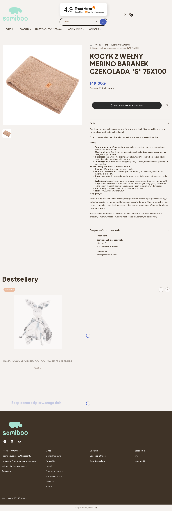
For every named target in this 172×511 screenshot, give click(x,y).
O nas (48, 450)
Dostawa (94, 450)
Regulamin (6, 471)
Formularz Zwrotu (54, 476)
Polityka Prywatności (11, 450)
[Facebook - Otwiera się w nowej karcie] (5, 441)
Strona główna (91, 44)
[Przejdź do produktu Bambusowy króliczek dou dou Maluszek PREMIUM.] (37, 322)
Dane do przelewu (97, 461)
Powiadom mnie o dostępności (128, 105)
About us (50, 481)
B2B (48, 486)
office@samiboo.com (107, 254)
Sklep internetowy (85, 508)
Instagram (138, 461)
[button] (103, 22)
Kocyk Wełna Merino (120, 44)
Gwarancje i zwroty (54, 471)
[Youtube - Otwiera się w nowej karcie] (19, 441)
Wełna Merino (101, 44)
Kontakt (49, 466)
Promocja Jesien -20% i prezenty (16, 456)
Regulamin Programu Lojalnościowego (19, 461)
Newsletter (51, 461)
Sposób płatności (98, 456)
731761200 (102, 251)
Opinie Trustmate (53, 456)
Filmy (136, 456)
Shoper (22, 498)
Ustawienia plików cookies (14, 466)
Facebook (138, 450)
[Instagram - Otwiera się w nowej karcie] (12, 441)
